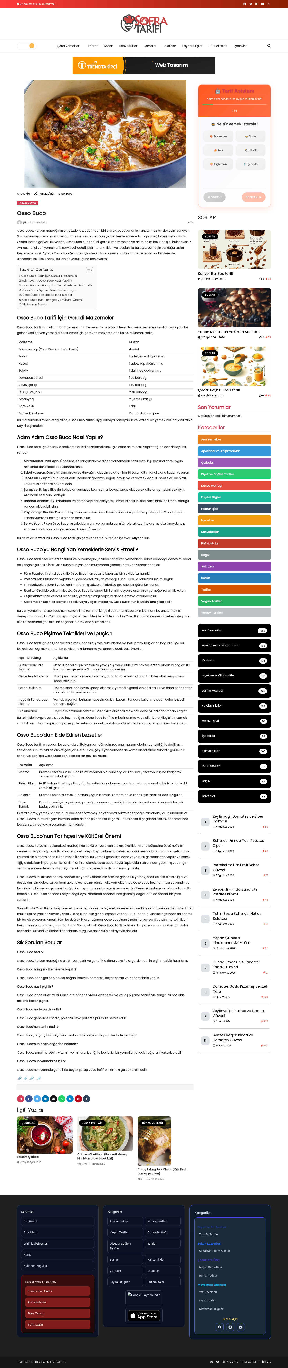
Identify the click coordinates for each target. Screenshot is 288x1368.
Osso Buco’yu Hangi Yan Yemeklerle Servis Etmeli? (57, 285)
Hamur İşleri (209, 509)
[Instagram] (230, 1327)
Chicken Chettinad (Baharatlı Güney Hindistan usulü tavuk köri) (102, 1156)
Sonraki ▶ (254, 197)
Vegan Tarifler (211, 601)
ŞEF (24, 222)
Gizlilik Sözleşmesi (36, 1243)
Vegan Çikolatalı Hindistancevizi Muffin (231, 940)
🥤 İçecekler (250, 164)
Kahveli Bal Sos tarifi (215, 273)
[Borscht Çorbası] (45, 1135)
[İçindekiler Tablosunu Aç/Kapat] (87, 270)
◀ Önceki (214, 197)
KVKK (27, 1254)
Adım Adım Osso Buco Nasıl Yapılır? (47, 281)
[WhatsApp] (241, 1327)
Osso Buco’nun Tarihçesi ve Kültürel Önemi (52, 300)
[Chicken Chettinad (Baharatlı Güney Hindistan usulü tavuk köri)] (105, 1133)
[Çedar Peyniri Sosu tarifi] (234, 366)
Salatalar (169, 46)
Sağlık (205, 555)
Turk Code (24, 1361)
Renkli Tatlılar (208, 1275)
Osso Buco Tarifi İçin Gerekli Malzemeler (49, 276)
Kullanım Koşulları (36, 1266)
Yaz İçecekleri (208, 1292)
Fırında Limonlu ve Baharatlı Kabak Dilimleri (236, 964)
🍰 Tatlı (218, 150)
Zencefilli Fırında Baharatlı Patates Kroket (235, 892)
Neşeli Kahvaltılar (210, 1267)
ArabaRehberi (37, 1302)
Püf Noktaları (218, 46)
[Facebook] (220, 1327)
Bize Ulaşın (31, 1232)
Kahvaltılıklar (128, 46)
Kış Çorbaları (207, 1300)
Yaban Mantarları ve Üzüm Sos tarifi (229, 331)
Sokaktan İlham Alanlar (214, 1251)
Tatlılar (93, 46)
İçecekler (240, 46)
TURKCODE (35, 1324)
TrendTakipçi (36, 1313)
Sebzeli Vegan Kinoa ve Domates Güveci (233, 1037)
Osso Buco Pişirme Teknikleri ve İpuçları (49, 290)
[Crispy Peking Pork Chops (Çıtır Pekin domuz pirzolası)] (165, 1141)
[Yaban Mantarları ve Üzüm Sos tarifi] (234, 307)
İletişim (266, 1361)
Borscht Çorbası (28, 1157)
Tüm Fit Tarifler (209, 1234)
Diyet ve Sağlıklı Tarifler (217, 474)
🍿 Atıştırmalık (218, 164)
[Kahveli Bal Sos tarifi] (234, 249)
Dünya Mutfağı (44, 193)
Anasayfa (23, 193)
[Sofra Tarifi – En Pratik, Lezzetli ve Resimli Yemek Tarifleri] (144, 23)
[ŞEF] (19, 222)
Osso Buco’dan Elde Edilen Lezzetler (47, 295)
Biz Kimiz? (30, 1221)
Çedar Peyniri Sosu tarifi (219, 390)
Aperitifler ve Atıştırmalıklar (220, 451)
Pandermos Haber (40, 1291)
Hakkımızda (250, 1361)
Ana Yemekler (69, 46)
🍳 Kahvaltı (250, 150)
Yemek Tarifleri (212, 613)
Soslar (108, 46)
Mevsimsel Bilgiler (211, 1309)
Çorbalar (150, 46)
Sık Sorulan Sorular (35, 304)
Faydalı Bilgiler (192, 46)
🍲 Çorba (250, 136)
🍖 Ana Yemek (218, 136)
